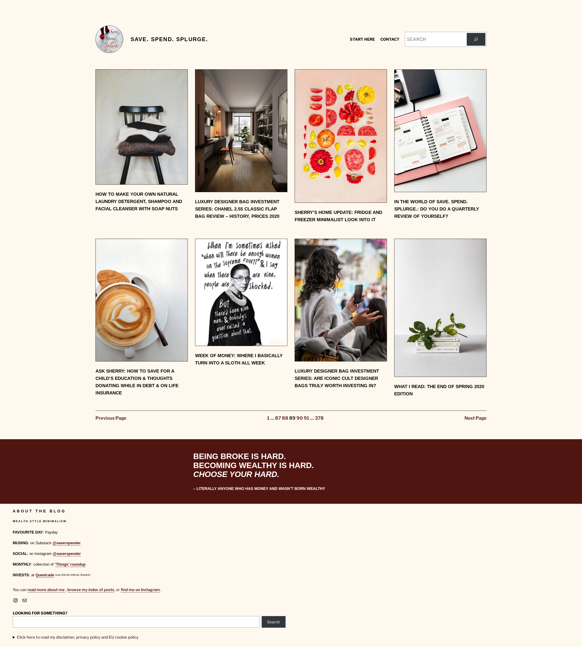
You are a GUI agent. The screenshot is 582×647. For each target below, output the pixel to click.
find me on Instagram (140, 589)
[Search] (476, 39)
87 (278, 418)
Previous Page (110, 418)
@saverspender (67, 543)
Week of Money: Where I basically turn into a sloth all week (239, 359)
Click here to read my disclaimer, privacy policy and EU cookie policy (77, 637)
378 (319, 418)
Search (273, 622)
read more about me (46, 589)
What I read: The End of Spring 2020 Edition (439, 390)
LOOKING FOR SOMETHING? (40, 613)
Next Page (475, 418)
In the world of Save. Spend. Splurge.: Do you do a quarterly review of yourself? (436, 209)
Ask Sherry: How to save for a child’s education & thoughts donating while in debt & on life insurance (136, 382)
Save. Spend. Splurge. (169, 39)
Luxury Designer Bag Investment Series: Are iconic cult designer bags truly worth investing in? (337, 378)
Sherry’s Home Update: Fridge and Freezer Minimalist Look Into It (338, 216)
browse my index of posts (90, 589)
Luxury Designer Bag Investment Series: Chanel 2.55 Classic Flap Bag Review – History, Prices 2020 (237, 209)
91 (306, 418)
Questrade (44, 575)
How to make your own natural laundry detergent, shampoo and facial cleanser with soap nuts (138, 201)
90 (299, 418)
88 (285, 418)
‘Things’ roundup (70, 564)
